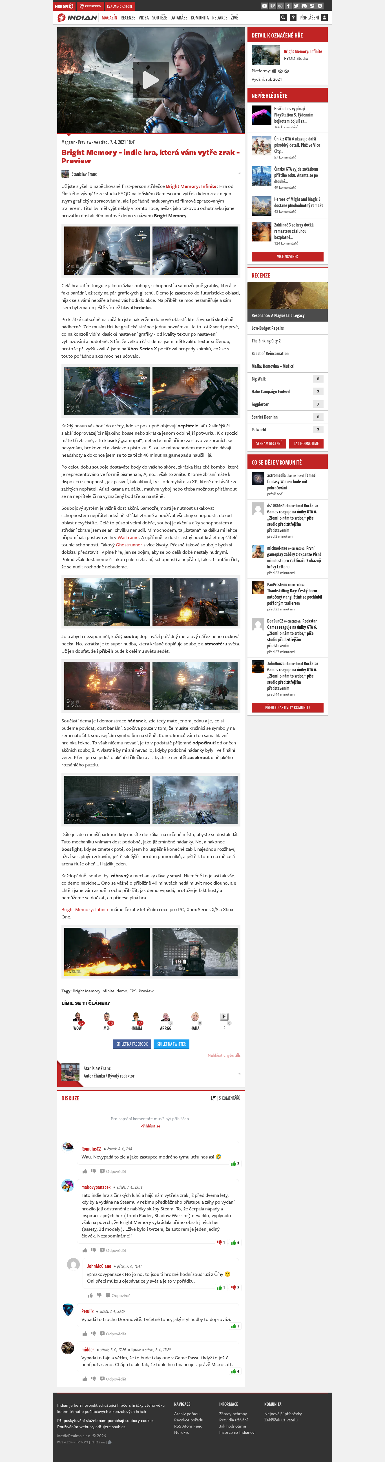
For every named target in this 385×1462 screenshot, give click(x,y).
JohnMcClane (99, 1266)
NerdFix (181, 1432)
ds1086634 (276, 505)
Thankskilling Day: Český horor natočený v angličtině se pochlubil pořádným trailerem (294, 596)
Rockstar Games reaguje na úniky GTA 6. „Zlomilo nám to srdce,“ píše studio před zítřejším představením (292, 518)
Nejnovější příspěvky (283, 1413)
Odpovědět (116, 1171)
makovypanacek (96, 1187)
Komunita (200, 17)
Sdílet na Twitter (171, 1044)
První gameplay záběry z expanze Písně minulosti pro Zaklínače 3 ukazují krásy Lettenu (294, 557)
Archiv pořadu (187, 1413)
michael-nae (277, 548)
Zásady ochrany (233, 1413)
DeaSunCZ (275, 620)
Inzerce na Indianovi (237, 1432)
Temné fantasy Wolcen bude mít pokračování (291, 481)
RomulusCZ (91, 1148)
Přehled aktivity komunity (287, 707)
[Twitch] (272, 6)
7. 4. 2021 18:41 (115, 142)
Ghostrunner (129, 544)
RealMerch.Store (120, 6)
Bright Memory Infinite (93, 991)
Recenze (128, 17)
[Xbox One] (280, 70)
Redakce (219, 17)
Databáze (179, 17)
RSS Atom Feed (188, 1426)
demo (122, 991)
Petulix (87, 1311)
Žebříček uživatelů (281, 1420)
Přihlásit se (150, 1126)
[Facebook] (288, 6)
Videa (144, 17)
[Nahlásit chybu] (110, 1442)
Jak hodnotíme (306, 443)
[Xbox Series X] (286, 70)
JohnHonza (276, 663)
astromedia (276, 475)
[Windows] (274, 70)
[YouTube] (264, 6)
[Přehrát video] (151, 80)
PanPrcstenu (277, 584)
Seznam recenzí (269, 443)
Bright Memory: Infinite (85, 909)
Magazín (109, 17)
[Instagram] (280, 6)
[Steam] (312, 6)
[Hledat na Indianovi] (283, 17)
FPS (132, 991)
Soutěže (159, 17)
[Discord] (304, 6)
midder (87, 1349)
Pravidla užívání (233, 1420)
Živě (234, 17)
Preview (84, 142)
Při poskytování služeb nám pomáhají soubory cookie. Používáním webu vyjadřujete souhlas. (105, 1423)
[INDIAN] (77, 17)
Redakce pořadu (188, 1420)
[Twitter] (296, 6)
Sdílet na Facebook (132, 1044)
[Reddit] (320, 6)
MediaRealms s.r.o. (74, 1435)
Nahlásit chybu (221, 1055)
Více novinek (287, 256)
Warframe (128, 537)
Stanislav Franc (84, 173)
